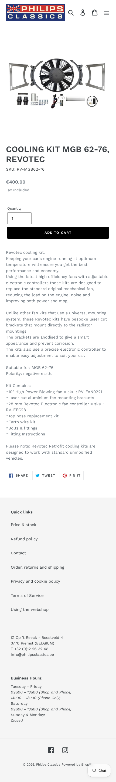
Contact (18, 553)
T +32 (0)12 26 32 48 (30, 649)
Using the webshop (30, 609)
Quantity (14, 208)
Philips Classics (48, 764)
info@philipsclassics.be (32, 654)
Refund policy (24, 539)
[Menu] (106, 13)
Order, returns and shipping (37, 567)
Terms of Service (27, 595)
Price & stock (23, 524)
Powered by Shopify (77, 764)
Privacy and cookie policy (35, 581)
